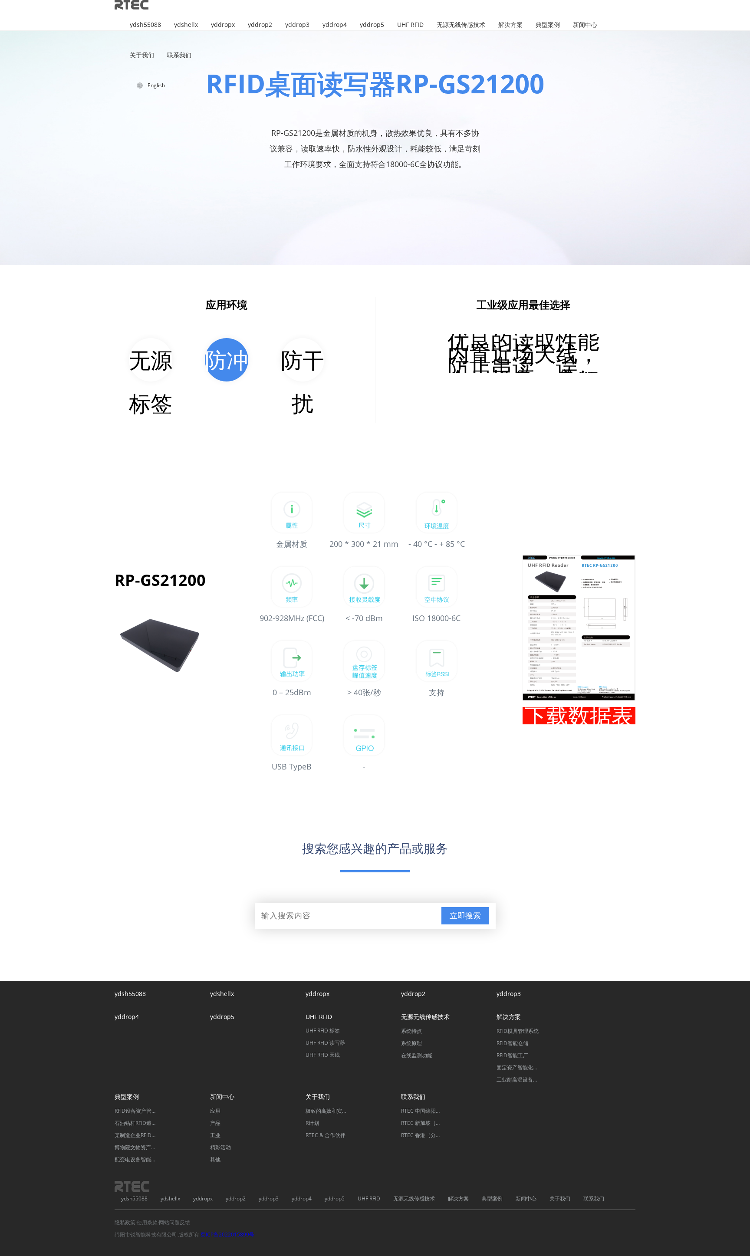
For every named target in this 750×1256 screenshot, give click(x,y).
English (156, 85)
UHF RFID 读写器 (325, 1042)
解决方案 (510, 24)
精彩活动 (220, 1147)
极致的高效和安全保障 (327, 1111)
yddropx (223, 24)
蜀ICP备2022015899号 (227, 1234)
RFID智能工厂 (512, 1055)
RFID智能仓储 (512, 1043)
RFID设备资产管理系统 (136, 1111)
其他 (215, 1159)
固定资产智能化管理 (518, 1067)
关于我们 (142, 55)
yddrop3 (297, 24)
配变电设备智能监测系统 (136, 1159)
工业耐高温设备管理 (518, 1079)
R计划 (312, 1123)
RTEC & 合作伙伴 (325, 1135)
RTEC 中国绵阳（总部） (422, 1111)
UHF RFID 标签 (323, 1030)
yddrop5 (372, 24)
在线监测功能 (416, 1055)
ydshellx (186, 24)
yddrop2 (260, 24)
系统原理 (411, 1043)
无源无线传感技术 (461, 24)
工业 (215, 1135)
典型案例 (548, 24)
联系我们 (179, 55)
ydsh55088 (145, 24)
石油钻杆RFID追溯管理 (136, 1123)
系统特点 (411, 1031)
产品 (215, 1123)
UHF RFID (410, 24)
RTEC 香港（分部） (422, 1135)
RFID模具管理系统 (518, 1031)
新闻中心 (585, 24)
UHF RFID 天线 (323, 1055)
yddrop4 (334, 24)
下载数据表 (579, 715)
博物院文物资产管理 (136, 1147)
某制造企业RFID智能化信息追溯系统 (136, 1135)
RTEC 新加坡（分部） (422, 1123)
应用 (215, 1111)
